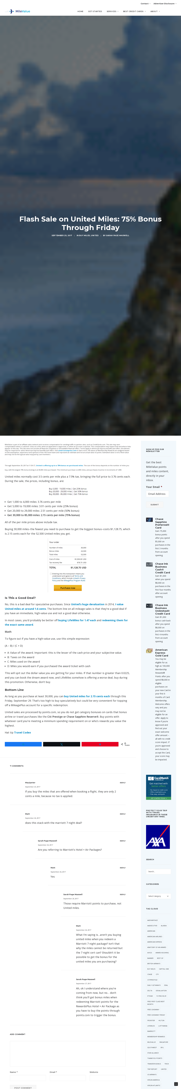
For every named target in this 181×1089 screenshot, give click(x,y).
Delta (149, 990)
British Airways (153, 963)
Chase (149, 974)
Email (53, 1072)
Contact (144, 4)
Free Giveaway (153, 1009)
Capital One (164, 969)
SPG (162, 1047)
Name (14, 1072)
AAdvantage (152, 920)
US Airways (151, 1074)
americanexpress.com (67, 450)
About (154, 11)
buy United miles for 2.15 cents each (87, 696)
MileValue (151, 1042)
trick (166, 1064)
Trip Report (152, 1069)
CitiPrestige (152, 980)
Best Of (160, 958)
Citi (157, 974)
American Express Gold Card (161, 652)
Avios (149, 953)
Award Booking (162, 953)
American (151, 931)
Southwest (152, 1047)
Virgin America (153, 1080)
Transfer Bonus (154, 1064)
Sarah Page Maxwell (117, 235)
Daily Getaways (153, 985)
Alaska (164, 926)
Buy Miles (84, 235)
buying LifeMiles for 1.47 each (77, 620)
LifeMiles (151, 1026)
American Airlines (154, 936)
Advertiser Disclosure (164, 4)
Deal (166, 985)
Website (94, 1072)
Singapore (163, 1042)
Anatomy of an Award (156, 947)
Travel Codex (22, 732)
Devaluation (161, 990)
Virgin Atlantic (153, 1085)
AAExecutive (152, 926)
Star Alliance (153, 1053)
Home (80, 11)
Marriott (151, 1031)
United (95, 235)
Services (111, 11)
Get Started (95, 11)
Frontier (151, 1020)
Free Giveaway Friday (156, 1015)
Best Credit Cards (133, 11)
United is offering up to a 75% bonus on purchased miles (59, 465)
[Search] (174, 12)
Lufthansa (162, 1026)
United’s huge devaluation (88, 604)
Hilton (161, 1020)
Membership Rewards (156, 1036)
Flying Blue (161, 996)
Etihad (150, 996)
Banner (150, 958)
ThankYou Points (154, 1058)
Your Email (154, 487)
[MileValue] (17, 11)
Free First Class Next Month (156, 1002)
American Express (154, 942)
